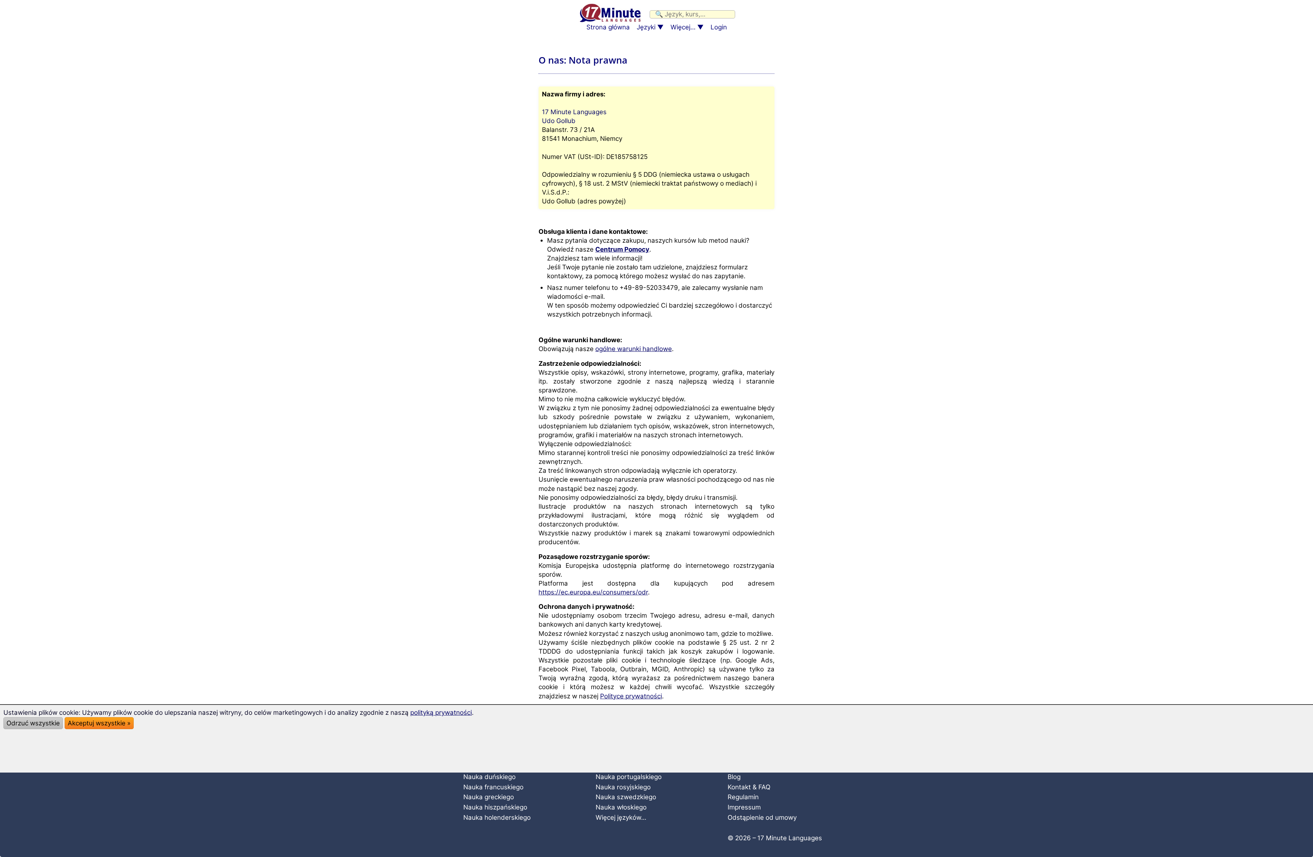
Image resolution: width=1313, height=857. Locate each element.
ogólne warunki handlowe (633, 349)
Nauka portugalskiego (629, 777)
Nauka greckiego (488, 797)
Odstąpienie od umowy (762, 817)
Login (719, 27)
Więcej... (683, 27)
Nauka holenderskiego (497, 817)
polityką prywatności (441, 713)
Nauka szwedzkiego (626, 797)
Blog (734, 777)
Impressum (744, 807)
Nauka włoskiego (621, 807)
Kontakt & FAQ (749, 787)
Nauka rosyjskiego (623, 787)
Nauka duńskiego (489, 777)
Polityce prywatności (631, 696)
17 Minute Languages (574, 112)
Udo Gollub (558, 121)
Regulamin (743, 797)
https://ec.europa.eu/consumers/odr (593, 592)
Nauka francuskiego (493, 787)
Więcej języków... (621, 817)
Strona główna (608, 27)
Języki (646, 27)
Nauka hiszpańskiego (495, 807)
